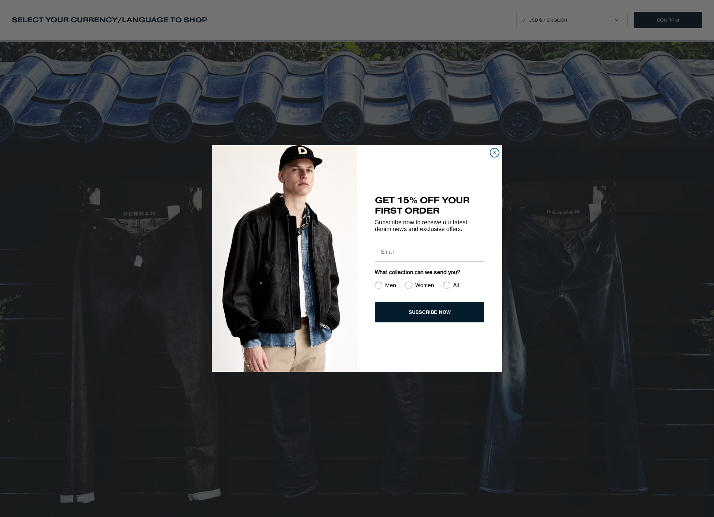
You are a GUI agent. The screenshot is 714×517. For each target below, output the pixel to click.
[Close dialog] (494, 152)
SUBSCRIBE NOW (430, 312)
